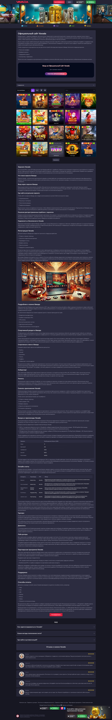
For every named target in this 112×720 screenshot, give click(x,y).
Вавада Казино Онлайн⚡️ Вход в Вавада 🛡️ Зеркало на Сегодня (56, 705)
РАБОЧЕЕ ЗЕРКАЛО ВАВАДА (56, 73)
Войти (69, 2)
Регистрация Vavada (56, 614)
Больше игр (56, 160)
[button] (1, 13)
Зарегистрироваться (59, 2)
